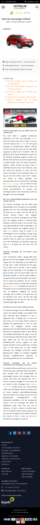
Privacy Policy (6, 461)
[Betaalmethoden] (7, 519)
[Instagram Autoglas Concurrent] (29, 433)
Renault (22, 144)
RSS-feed (5, 474)
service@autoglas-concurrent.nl (15, 491)
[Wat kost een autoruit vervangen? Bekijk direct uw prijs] (21, 7)
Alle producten (7, 471)
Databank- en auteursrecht (11, 459)
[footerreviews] (20, 500)
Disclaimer (5, 464)
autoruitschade (13, 286)
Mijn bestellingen (27, 474)
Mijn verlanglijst (27, 477)
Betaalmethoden (7, 453)
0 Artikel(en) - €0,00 (32, 2)
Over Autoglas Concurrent (11, 448)
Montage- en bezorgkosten (11, 450)
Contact (4, 445)
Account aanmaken (28, 471)
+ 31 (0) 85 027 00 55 (9, 2)
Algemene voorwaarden (10, 456)
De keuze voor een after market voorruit (21, 97)
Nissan (34, 138)
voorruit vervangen (12, 184)
